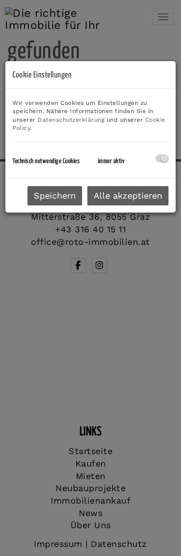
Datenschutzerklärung (71, 119)
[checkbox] (161, 158)
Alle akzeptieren (128, 195)
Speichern (55, 195)
